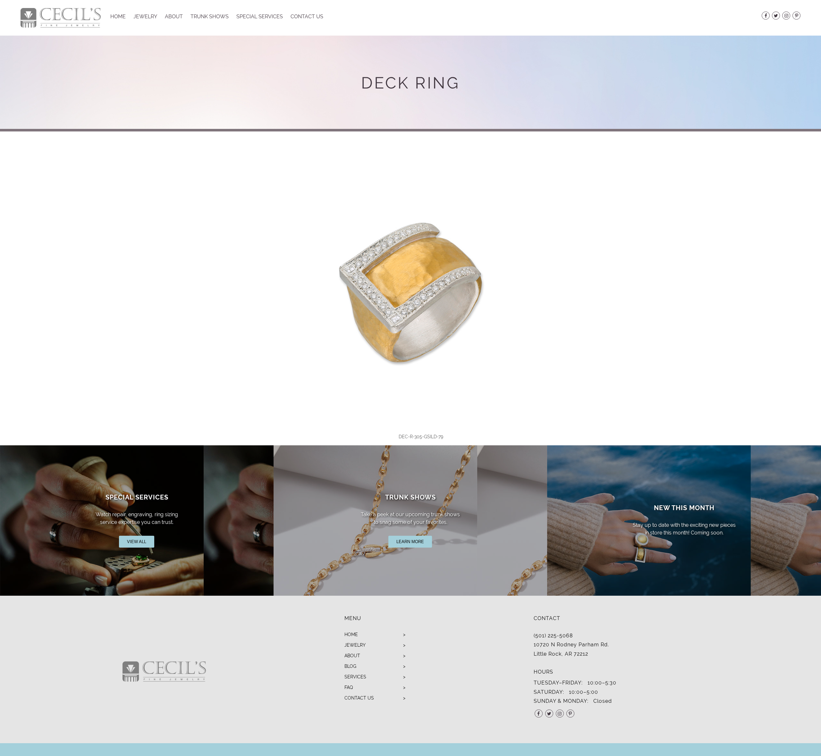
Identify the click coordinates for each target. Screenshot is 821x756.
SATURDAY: (549, 692)
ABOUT (352, 655)
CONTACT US (359, 698)
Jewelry (145, 16)
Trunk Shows (209, 16)
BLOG (350, 666)
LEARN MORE (410, 541)
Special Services (259, 16)
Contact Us (307, 16)
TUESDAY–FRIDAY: (558, 683)
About (174, 16)
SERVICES (355, 676)
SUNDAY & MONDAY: (561, 701)
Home (118, 16)
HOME (351, 634)
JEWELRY (355, 645)
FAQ (348, 687)
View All (136, 541)
